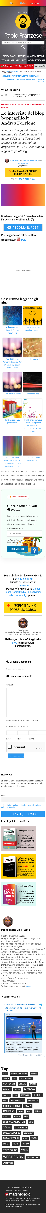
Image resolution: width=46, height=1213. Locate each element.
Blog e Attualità (19, 1073)
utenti (15, 1144)
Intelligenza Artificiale (33, 60)
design (6, 1089)
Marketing (23, 56)
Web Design (13, 1157)
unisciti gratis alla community (25, 593)
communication (25, 1079)
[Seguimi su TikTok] (25, 179)
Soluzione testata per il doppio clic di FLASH (20, 76)
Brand (34, 1074)
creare (22, 1084)
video (26, 1143)
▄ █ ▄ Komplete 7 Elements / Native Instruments (12, 330)
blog (5, 1074)
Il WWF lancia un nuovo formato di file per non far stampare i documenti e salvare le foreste (33, 426)
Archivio (25, 1190)
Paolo (23, 35)
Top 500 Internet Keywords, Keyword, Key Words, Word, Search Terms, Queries (12, 363)
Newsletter (9, 1190)
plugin (38, 1111)
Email (3, 796)
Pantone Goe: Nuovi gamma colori (12, 421)
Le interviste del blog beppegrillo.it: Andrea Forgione (26, 95)
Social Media (36, 56)
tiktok (34, 1138)
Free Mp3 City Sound (13, 394)
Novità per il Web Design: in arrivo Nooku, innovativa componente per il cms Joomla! (12, 462)
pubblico (6, 1117)
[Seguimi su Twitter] (30, 179)
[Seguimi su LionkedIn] (27, 179)
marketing (8, 1111)
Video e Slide (10, 1150)
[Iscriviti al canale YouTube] (23, 179)
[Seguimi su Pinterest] (32, 179)
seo (26, 1116)
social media (28, 1133)
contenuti (9, 1083)
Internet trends (11, 1105)
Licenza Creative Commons (13, 1207)
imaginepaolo (17, 1100)
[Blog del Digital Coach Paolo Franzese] (23, 28)
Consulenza (17, 1190)
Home (7, 71)
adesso (28, 986)
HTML (5, 1101)
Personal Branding (10, 60)
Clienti (24, 1187)
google (37, 1095)
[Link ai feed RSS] (34, 179)
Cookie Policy (16, 1187)
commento (23, 585)
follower (6, 1095)
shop (14, 642)
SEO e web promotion (14, 1122)
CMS (14, 1079)
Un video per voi (33, 359)
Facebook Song (33, 394)
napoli (29, 1111)
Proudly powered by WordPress (14, 1205)
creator (33, 1084)
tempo (25, 1138)
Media (21, 1111)
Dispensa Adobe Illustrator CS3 (33, 459)
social (7, 1127)
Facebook (29, 1089)
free (15, 1095)
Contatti (29, 1187)
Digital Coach (9, 56)
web (24, 1150)
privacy (31, 540)
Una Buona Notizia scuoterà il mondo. (33, 328)
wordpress (8, 1163)
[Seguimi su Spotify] (29, 179)
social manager (21, 1128)
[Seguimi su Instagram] (21, 179)
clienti (6, 1079)
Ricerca (17, 1117)
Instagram (33, 1100)
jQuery (28, 1106)
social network (11, 1138)
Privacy (8, 1187)
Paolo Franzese (14, 160)
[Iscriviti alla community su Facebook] (20, 179)
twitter (6, 1144)
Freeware (25, 1095)
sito (31, 1122)
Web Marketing (33, 1158)
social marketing (11, 1133)
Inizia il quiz (17, 549)
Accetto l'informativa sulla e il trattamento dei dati (21, 541)
